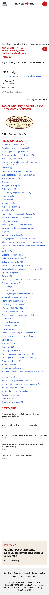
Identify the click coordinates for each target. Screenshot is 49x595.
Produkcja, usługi (35, 44)
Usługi (4, 418)
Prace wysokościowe (10, 311)
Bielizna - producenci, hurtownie (16, 155)
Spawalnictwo (8, 326)
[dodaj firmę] (44, 49)
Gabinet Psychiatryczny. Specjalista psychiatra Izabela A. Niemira (23, 553)
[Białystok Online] (24, 3)
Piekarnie (6, 290)
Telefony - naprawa (10, 350)
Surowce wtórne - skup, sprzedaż (16, 336)
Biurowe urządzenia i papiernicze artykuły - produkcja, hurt (20, 163)
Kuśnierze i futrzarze (10, 221)
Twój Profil (31, 576)
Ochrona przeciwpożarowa (13, 258)
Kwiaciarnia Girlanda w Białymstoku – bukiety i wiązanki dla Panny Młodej (24, 445)
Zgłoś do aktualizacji (13, 92)
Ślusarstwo (6, 343)
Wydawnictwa (8, 377)
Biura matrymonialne (11, 158)
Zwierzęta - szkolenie (11, 402)
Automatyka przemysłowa (13, 151)
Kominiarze (7, 210)
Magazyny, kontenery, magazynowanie (18, 228)
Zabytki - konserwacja (11, 395)
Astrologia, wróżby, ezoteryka (14, 148)
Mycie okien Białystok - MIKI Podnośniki (18, 456)
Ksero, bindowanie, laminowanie (16, 217)
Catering (5, 168)
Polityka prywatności (17, 582)
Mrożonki (6, 251)
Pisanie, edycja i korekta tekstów (16, 294)
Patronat (26, 573)
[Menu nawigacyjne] (44, 3)
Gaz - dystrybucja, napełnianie (15, 192)
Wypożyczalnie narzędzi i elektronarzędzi (20, 384)
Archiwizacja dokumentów (13, 144)
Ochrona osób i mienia (11, 255)
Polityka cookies (33, 582)
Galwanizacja (7, 189)
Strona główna (6, 44)
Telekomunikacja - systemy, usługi (16, 354)
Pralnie (5, 318)
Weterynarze (7, 365)
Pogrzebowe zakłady (10, 301)
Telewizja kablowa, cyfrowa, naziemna (18, 357)
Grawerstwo (7, 196)
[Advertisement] (24, 501)
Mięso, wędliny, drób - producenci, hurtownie (21, 62)
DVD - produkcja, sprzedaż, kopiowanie (18, 175)
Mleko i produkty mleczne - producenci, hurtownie (23, 246)
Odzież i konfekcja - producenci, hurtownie (20, 269)
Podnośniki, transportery (12, 297)
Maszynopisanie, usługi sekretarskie (17, 239)
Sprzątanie (6, 329)
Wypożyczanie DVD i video (13, 388)
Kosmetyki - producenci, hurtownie (17, 214)
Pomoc (16, 576)
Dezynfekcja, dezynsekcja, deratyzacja (18, 171)
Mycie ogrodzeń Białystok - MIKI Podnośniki (19, 425)
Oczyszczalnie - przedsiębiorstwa (16, 265)
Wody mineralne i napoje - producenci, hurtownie (23, 372)
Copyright (9, 585)
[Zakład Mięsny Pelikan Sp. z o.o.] (19, 122)
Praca (34, 573)
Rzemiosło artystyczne (11, 322)
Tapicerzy (6, 347)
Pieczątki (6, 287)
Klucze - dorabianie (10, 207)
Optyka (5, 276)
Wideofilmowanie (9, 368)
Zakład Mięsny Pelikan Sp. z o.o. (17, 134)
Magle (4, 232)
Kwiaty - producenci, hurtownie (15, 224)
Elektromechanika (10, 178)
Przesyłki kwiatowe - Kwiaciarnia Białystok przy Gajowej (24, 435)
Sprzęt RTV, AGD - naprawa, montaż (17, 333)
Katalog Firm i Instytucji (20, 44)
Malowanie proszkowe (11, 235)
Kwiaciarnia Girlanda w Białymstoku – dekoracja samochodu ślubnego (21, 415)
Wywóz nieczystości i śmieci (14, 391)
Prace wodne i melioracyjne (14, 308)
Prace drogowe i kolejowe (13, 304)
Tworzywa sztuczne (10, 361)
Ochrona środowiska (10, 262)
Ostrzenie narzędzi (10, 283)
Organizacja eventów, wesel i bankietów (19, 280)
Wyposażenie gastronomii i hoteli (16, 381)
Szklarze (5, 340)
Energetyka (7, 182)
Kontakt (42, 573)
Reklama (17, 573)
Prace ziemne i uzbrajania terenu (16, 315)
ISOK (23, 576)
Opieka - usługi (8, 272)
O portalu (7, 573)
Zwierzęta (6, 398)
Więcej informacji (11, 561)
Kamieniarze (7, 203)
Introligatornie (8, 200)
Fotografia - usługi (9, 185)
